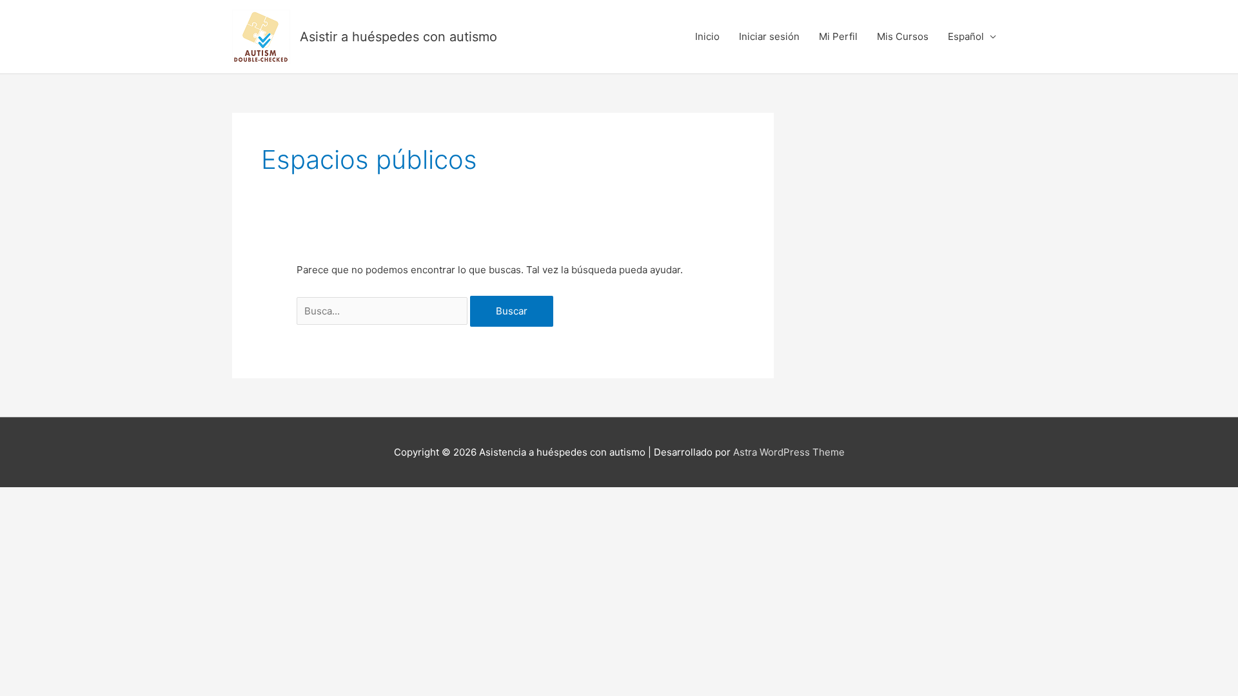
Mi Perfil (838, 36)
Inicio (707, 36)
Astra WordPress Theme (789, 452)
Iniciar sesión (769, 36)
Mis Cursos (902, 36)
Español (966, 36)
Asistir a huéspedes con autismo (398, 36)
